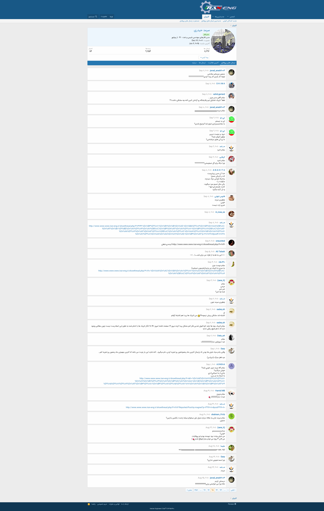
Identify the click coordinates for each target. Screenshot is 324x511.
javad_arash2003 (217, 70)
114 (90, 51)
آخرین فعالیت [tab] (213, 62)
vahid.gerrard (219, 94)
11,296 (206, 51)
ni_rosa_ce (220, 212)
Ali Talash (220, 251)
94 (217, 490)
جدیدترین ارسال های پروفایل (211, 21)
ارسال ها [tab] (202, 62)
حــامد (222, 146)
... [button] (225, 490)
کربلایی (222, 157)
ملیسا (223, 446)
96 (208, 490)
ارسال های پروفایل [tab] (228, 62)
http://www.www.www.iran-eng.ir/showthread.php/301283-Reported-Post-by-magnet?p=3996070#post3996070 (175, 407)
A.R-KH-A (221, 364)
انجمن (232, 16)
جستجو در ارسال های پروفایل (189, 21)
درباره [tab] (194, 62)
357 (196, 490)
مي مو (222, 117)
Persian (231, 504)
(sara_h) (221, 280)
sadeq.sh (221, 309)
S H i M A (220, 83)
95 (213, 490)
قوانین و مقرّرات (114, 504)
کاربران (206, 16)
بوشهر (174, 37)
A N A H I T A (219, 170)
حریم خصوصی (102, 504)
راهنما (93, 504)
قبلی (232, 490)
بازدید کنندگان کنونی (230, 21)
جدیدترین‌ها (219, 16)
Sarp (223, 348)
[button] (228, 16)
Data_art (221, 335)
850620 (222, 262)
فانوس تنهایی (220, 196)
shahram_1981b (218, 414)
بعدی (190, 490)
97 (205, 490)
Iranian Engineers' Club (162, 509)
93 (221, 490)
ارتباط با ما (124, 504)
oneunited (220, 241)
